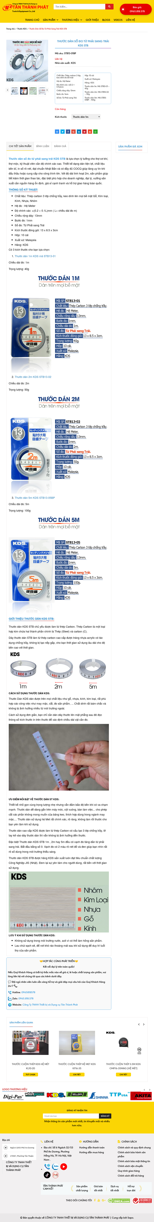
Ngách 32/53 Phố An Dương (22, 1148)
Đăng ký (105, 1116)
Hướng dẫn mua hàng (91, 1152)
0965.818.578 (25, 998)
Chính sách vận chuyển (130, 1166)
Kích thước (61, 116)
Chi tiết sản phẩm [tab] (20, 146)
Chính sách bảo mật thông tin (134, 1161)
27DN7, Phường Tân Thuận (21, 1156)
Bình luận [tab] (42, 146)
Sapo (130, 1217)
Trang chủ (32, 19)
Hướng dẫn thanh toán (92, 1147)
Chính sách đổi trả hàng (131, 1175)
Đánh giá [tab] (60, 146)
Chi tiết (77, 1075)
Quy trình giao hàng (129, 1170)
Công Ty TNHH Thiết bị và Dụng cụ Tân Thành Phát (50, 1004)
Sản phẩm (49, 19)
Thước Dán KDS (18, 699)
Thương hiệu (70, 19)
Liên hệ (130, 19)
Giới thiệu (92, 19)
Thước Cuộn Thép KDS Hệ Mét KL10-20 (30, 1066)
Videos (118, 19)
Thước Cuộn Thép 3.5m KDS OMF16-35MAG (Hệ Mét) (123, 1066)
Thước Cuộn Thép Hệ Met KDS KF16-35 (77, 1066)
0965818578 (28, 992)
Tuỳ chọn (30, 1075)
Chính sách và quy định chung (134, 1147)
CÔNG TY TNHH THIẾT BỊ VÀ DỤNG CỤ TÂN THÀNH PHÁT (19, 1166)
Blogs (106, 19)
